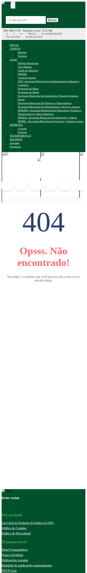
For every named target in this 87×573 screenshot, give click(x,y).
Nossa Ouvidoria (12, 555)
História (22, 52)
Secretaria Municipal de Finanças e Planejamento (45, 103)
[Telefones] (65, 185)
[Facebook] (48, 37)
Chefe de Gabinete (28, 70)
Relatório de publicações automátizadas (27, 565)
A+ (21, 33)
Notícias (22, 132)
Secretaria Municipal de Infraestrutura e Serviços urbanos (49, 106)
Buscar (52, 20)
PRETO (32, 33)
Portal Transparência (15, 549)
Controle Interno (27, 77)
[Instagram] (51, 37)
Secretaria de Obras (28, 88)
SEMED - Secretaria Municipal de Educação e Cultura (47, 117)
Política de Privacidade (16, 533)
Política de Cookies (14, 528)
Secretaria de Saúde (28, 92)
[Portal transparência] (54, 37)
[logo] (43, 168)
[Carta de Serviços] (80, 185)
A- (7, 33)
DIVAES (22, 74)
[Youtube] (46, 37)
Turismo (22, 55)
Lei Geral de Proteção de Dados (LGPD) (28, 523)
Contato (22, 128)
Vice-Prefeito (25, 66)
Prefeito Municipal (28, 63)
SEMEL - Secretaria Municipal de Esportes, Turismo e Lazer (50, 121)
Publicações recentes (15, 560)
